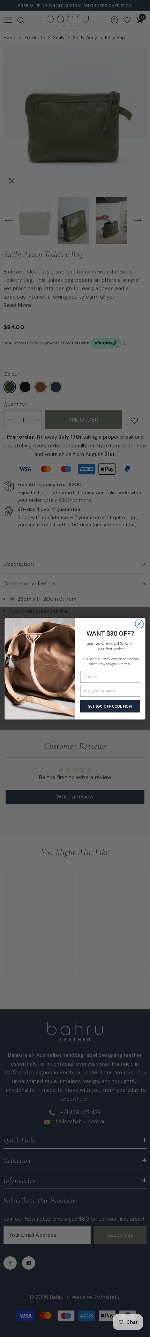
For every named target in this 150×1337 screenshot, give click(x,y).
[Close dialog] (139, 624)
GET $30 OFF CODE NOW (110, 706)
